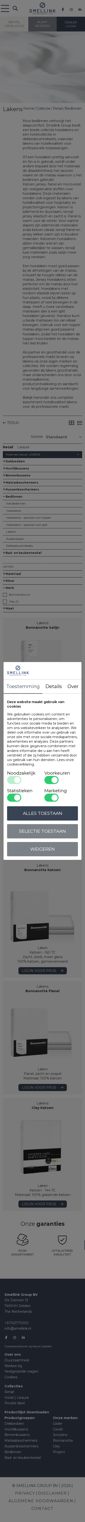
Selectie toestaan (42, 831)
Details (53, 686)
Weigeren (42, 849)
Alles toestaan (42, 813)
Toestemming (23, 686)
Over (73, 686)
